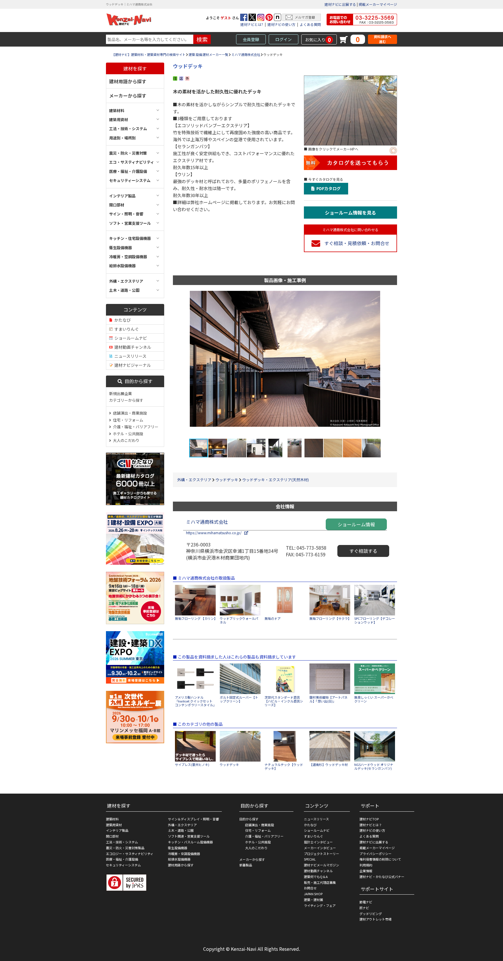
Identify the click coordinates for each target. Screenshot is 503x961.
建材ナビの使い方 (281, 24)
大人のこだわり (125, 440)
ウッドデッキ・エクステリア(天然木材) (275, 479)
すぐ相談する (363, 550)
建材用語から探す (127, 81)
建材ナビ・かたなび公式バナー (381, 876)
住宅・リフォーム (127, 420)
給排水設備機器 (179, 859)
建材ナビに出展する (340, 4)
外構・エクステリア (194, 479)
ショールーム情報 (356, 524)
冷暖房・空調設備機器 (184, 853)
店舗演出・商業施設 (129, 413)
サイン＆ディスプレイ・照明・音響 (193, 819)
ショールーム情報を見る (350, 212)
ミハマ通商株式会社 (245, 54)
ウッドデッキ (226, 479)
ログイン (283, 39)
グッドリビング (370, 913)
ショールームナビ (130, 338)
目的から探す (137, 381)
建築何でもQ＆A (316, 876)
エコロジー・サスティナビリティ (129, 853)
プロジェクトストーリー (321, 853)
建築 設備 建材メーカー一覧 (208, 54)
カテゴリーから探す (126, 400)
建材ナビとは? (251, 24)
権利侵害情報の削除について (380, 859)
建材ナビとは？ (370, 824)
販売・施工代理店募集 (320, 882)
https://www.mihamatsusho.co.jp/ (215, 532)
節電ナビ (365, 902)
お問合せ (310, 888)
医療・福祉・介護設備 (122, 859)
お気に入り (318, 39)
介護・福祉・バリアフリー (134, 426)
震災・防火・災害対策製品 (125, 847)
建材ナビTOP (369, 819)
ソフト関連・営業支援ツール (189, 836)
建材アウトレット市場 (375, 919)
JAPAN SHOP (313, 893)
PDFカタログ (328, 188)
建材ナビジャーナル (132, 365)
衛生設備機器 (177, 847)
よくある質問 (310, 24)
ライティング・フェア (320, 905)
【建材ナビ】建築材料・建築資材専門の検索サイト (148, 54)
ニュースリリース (129, 356)
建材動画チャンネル (132, 347)
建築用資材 (114, 824)
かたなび (122, 320)
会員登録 (251, 39)
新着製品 (245, 865)
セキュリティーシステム (123, 865)
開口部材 (112, 836)
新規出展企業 (120, 393)
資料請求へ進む (382, 39)
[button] (381, 364)
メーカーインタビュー (320, 847)
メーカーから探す (127, 95)
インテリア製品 (117, 830)
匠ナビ (364, 907)
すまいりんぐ (126, 329)
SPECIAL (310, 859)
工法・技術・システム (122, 842)
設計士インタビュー (318, 842)
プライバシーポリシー (375, 853)
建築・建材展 (313, 899)
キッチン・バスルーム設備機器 (190, 842)
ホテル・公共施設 (127, 433)
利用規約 (365, 865)
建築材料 (112, 819)
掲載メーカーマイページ (378, 4)
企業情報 (365, 870)
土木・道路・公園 (181, 830)
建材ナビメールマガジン (321, 865)
